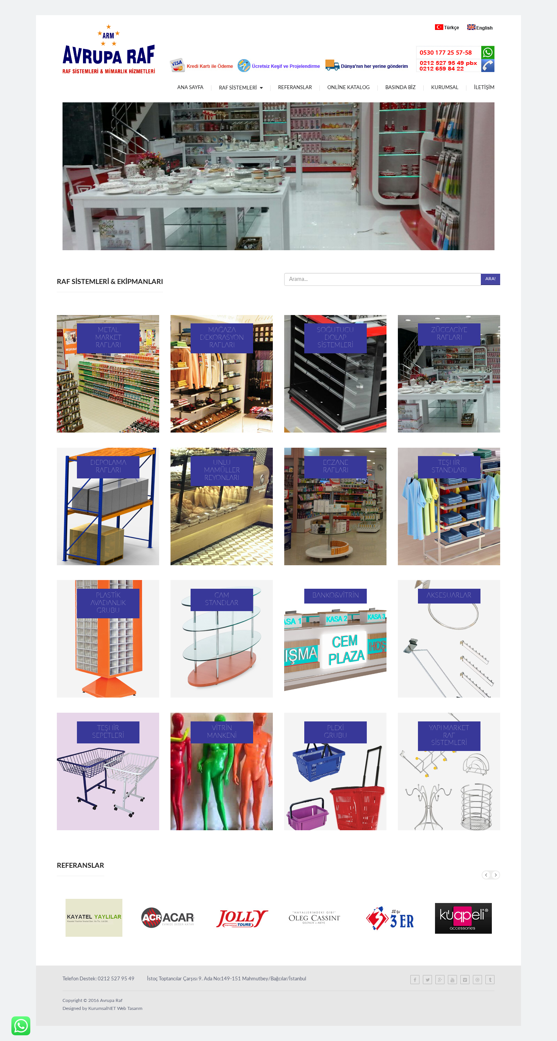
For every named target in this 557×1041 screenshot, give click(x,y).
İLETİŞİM (484, 87)
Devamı (108, 374)
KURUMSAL (444, 87)
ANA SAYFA (190, 87)
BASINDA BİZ (400, 87)
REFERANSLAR (295, 87)
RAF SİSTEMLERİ (238, 88)
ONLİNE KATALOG (348, 87)
